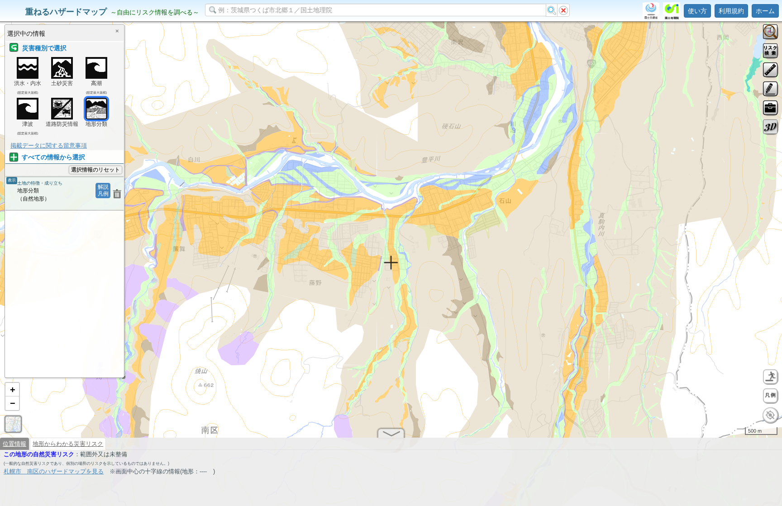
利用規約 (731, 10)
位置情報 (14, 443)
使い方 (697, 10)
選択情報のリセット (95, 170)
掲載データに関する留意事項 (48, 145)
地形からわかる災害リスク (68, 443)
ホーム (765, 10)
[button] (12, 389)
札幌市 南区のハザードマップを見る (54, 471)
